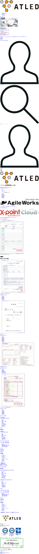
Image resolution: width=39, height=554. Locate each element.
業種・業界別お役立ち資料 (5, 494)
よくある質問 (3, 424)
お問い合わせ (3, 14)
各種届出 (3, 338)
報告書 (3, 194)
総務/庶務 (3, 413)
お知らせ (1, 451)
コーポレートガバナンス (5, 508)
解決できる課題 (4, 421)
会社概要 (3, 504)
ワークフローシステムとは (4, 490)
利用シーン (3, 471)
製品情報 (1, 429)
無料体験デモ (3, 438)
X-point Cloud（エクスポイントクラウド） (7, 470)
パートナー (3, 15)
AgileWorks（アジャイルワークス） (6, 479)
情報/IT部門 (3, 195)
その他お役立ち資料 (4, 446)
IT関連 (3, 193)
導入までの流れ (4, 475)
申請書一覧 (2, 499)
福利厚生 (3, 339)
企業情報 (1, 453)
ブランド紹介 (3, 457)
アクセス (3, 458)
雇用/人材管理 (4, 372)
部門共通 (3, 197)
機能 (2, 420)
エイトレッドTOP (3, 415)
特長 (2, 433)
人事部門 (3, 337)
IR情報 (3, 459)
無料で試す (3, 425)
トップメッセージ (4, 455)
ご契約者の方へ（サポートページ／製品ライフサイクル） (4, 464)
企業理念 (3, 456)
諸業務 (3, 298)
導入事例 (3, 484)
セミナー (1, 448)
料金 (2, 422)
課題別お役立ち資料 (4, 445)
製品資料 (3, 444)
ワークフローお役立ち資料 (4, 442)
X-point (1, 488)
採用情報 (3, 13)
